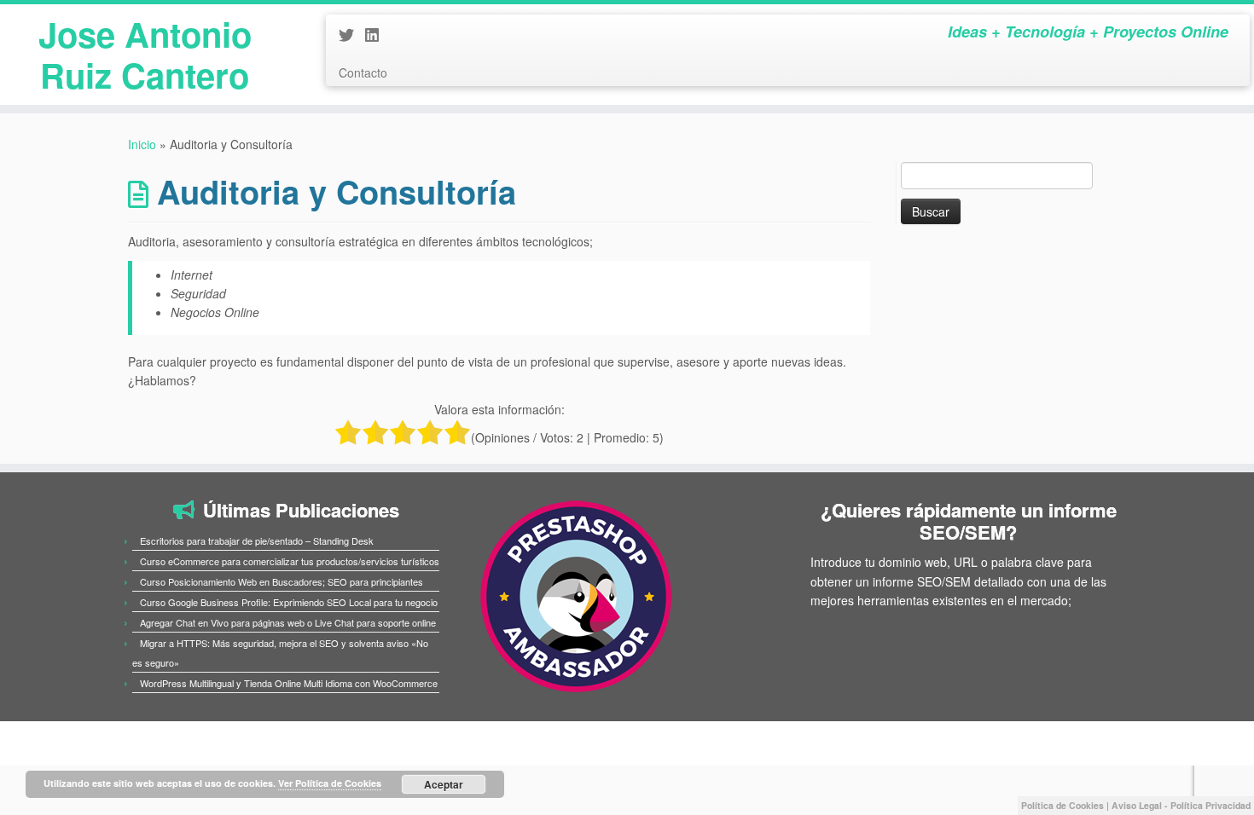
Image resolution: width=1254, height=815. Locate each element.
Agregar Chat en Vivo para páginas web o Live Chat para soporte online (288, 622)
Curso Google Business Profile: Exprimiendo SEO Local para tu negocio (289, 602)
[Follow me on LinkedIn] (377, 34)
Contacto (363, 72)
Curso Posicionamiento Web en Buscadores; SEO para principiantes (281, 581)
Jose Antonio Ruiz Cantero (145, 54)
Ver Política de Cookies (329, 783)
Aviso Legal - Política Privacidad (1181, 805)
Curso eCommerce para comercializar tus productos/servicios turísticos (289, 561)
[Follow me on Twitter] (352, 34)
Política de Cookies (1062, 805)
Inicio (142, 144)
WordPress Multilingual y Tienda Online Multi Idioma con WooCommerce (289, 683)
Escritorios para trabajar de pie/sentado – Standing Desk (257, 540)
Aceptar (443, 784)
